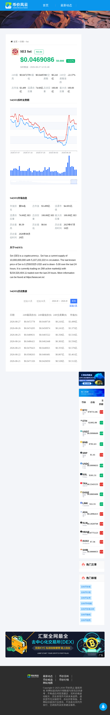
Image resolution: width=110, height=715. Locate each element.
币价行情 (64, 680)
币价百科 (64, 676)
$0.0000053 (92, 552)
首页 (46, 5)
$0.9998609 (92, 433)
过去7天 (73, 306)
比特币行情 (86, 592)
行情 (22, 42)
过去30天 (41, 301)
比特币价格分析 (87, 609)
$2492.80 (92, 422)
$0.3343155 (92, 484)
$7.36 (92, 542)
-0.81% (102, 524)
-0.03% (102, 542)
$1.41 (92, 455)
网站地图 (48, 683)
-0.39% (102, 412)
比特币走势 (86, 598)
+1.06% (102, 423)
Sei (27, 42)
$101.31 (92, 475)
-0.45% (102, 552)
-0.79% (102, 514)
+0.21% (102, 494)
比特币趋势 (86, 620)
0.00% (102, 433)
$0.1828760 (92, 524)
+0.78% (102, 444)
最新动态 (66, 5)
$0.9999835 (92, 465)
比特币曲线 (86, 615)
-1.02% (102, 484)
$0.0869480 (92, 494)
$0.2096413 (92, 514)
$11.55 (93, 504)
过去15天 (28, 301)
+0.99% (102, 504)
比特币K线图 (86, 603)
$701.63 (92, 444)
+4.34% (102, 475)
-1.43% (102, 533)
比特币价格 (86, 587)
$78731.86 (93, 412)
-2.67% (102, 455)
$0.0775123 (92, 533)
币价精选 (48, 680)
